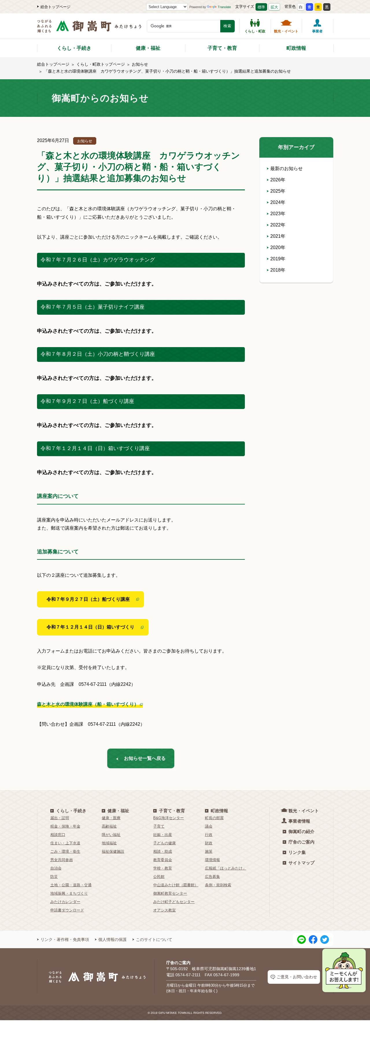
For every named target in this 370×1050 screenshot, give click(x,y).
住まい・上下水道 (65, 843)
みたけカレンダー (65, 902)
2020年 (277, 247)
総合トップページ (55, 7)
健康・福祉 (148, 48)
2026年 (277, 179)
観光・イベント (286, 31)
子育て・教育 (222, 48)
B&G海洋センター (168, 818)
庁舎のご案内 (301, 841)
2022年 (277, 224)
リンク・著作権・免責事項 (64, 939)
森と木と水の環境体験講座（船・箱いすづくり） (88, 704)
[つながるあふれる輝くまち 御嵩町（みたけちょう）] (89, 29)
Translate (224, 7)
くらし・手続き (74, 48)
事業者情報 (299, 821)
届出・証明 (59, 818)
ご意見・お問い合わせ (297, 977)
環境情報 (212, 860)
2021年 (277, 236)
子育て (158, 826)
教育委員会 (162, 860)
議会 (208, 826)
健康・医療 (111, 818)
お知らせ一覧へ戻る (145, 758)
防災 (54, 876)
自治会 (56, 868)
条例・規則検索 (218, 885)
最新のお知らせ (286, 168)
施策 (208, 851)
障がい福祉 (111, 834)
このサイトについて (154, 939)
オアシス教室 (164, 910)
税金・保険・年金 (65, 826)
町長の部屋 (214, 818)
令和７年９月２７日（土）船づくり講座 (88, 599)
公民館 (158, 876)
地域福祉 (109, 843)
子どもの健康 (164, 843)
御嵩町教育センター (170, 893)
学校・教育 (162, 868)
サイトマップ (301, 862)
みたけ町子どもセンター (174, 902)
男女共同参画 (61, 860)
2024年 (277, 202)
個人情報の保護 (112, 939)
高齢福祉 (109, 826)
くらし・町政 (255, 31)
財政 (208, 843)
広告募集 (212, 876)
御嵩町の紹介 (301, 831)
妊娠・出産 (162, 834)
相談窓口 (57, 834)
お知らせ (140, 64)
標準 (261, 7)
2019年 (277, 258)
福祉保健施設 (113, 851)
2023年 (277, 213)
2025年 (277, 191)
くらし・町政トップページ (100, 64)
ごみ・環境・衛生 (65, 851)
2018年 (277, 270)
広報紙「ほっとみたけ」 (225, 868)
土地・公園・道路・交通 (71, 885)
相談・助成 (162, 851)
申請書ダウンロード (67, 910)
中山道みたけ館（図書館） (175, 885)
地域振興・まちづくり (69, 893)
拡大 (274, 7)
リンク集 (297, 852)
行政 (208, 834)
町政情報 (296, 48)
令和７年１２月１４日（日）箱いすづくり (90, 627)
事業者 (317, 31)
